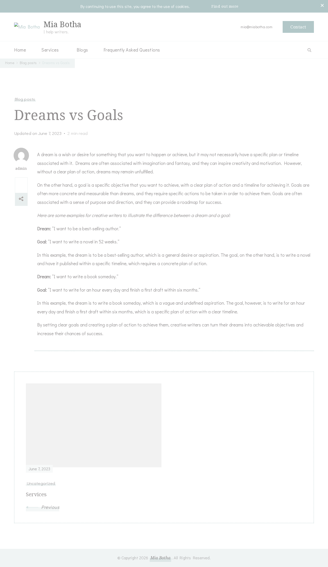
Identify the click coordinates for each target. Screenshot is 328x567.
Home (20, 50)
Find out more (225, 6)
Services (50, 50)
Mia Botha (62, 24)
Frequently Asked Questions (132, 50)
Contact (298, 27)
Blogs (82, 50)
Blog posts (25, 99)
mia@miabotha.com (256, 26)
